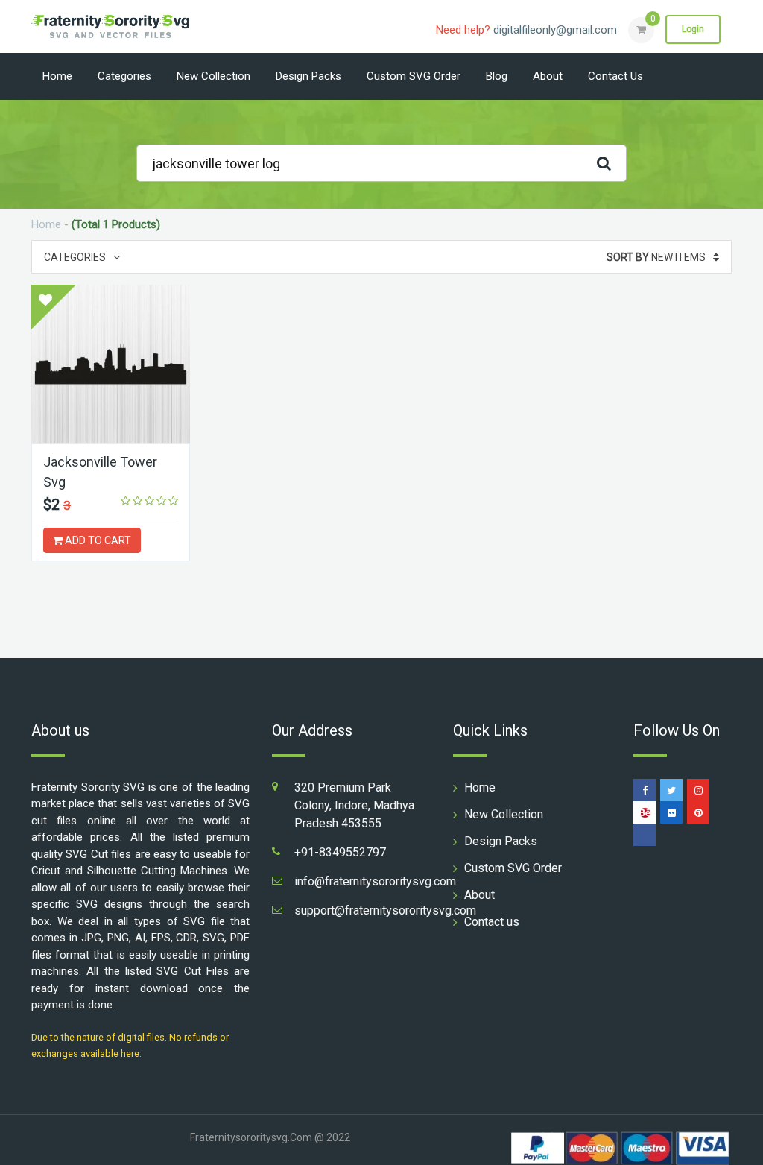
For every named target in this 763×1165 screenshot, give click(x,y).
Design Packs (308, 76)
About (548, 76)
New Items (656, 257)
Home (57, 76)
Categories (124, 76)
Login (693, 29)
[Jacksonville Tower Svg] (110, 364)
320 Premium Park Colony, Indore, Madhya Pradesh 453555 (354, 805)
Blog (496, 76)
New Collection (213, 76)
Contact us (615, 76)
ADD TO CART (97, 540)
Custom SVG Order (413, 76)
